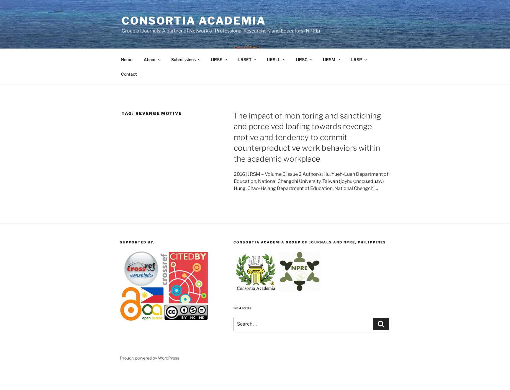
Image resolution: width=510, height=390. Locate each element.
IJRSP (356, 59)
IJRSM (329, 59)
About (150, 59)
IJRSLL (274, 59)
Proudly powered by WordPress (149, 357)
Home (127, 59)
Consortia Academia (194, 20)
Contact (129, 74)
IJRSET (244, 59)
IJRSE (216, 59)
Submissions (183, 59)
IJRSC (302, 59)
